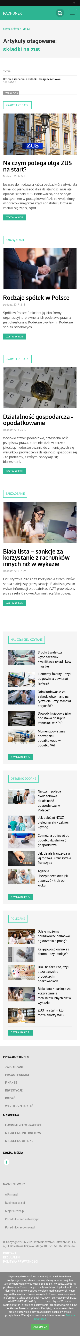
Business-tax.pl (15, 1202)
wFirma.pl (11, 1194)
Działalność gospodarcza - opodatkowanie (38, 420)
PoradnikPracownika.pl (20, 1227)
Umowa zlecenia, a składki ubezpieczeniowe (32, 79)
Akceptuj (40, 1326)
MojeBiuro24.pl (14, 1211)
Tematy (26, 28)
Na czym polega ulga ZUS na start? (37, 166)
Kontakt (10, 1253)
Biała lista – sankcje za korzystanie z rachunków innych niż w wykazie (36, 558)
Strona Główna (11, 28)
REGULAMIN (11, 1257)
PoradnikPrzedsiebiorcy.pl (22, 1219)
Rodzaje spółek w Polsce (36, 297)
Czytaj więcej (14, 217)
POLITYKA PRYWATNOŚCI (20, 1261)
